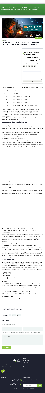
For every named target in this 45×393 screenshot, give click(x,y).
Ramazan (12, 309)
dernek (4, 309)
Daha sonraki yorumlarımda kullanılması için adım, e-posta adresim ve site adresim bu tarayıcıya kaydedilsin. (21, 332)
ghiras (8, 309)
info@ (11, 384)
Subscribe (39, 385)
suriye (17, 309)
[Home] (17, 360)
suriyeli (21, 309)
